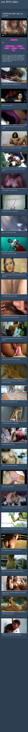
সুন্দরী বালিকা (14, 48)
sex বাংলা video (9, 1)
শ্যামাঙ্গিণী (7, 48)
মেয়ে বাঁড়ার (20, 46)
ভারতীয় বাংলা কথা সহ (10, 46)
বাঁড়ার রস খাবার (14, 40)
